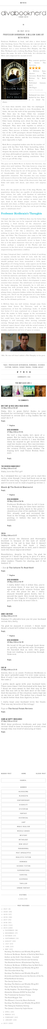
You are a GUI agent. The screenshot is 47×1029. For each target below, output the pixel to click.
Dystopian (23, 809)
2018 (6, 917)
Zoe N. (3, 533)
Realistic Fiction (23, 857)
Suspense (23, 879)
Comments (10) (24, 377)
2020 (6, 912)
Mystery (23, 835)
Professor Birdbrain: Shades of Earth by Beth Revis (24, 954)
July (7, 944)
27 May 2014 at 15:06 (15, 432)
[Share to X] (17, 372)
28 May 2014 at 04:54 (15, 501)
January (9, 1020)
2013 (6, 1023)
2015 (6, 925)
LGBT (24, 822)
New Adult (23, 844)
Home (24, 773)
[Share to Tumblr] (26, 372)
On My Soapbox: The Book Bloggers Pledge (21, 989)
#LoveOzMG (23, 791)
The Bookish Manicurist (10, 466)
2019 (6, 914)
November (10, 933)
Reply (3, 421)
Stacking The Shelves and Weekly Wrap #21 (22, 984)
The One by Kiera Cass (13, 981)
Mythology (23, 840)
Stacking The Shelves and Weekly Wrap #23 (22, 968)
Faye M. (4, 667)
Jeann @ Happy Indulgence (11, 719)
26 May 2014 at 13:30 (9, 616)
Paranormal (23, 848)
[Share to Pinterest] (24, 372)
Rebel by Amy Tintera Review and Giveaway (21, 960)
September (10, 938)
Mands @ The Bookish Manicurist (17, 487)
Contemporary (23, 800)
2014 (6, 928)
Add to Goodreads (36, 90)
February (9, 1017)
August (8, 941)
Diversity (23, 805)
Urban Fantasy (23, 888)
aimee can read (7, 614)
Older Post (41, 773)
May (7, 949)
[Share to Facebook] (20, 372)
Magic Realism (23, 826)
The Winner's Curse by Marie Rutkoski (20, 1000)
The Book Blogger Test (13, 997)
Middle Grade (23, 831)
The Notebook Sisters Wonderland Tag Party (22, 962)
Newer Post (6, 773)
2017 (6, 920)
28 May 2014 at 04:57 (15, 582)
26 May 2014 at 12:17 (9, 535)
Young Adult (37, 367)
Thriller (23, 883)
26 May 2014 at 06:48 (9, 408)
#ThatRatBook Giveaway (14, 979)
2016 (6, 922)
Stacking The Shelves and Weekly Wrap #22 (22, 973)
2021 (6, 909)
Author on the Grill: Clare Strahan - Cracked (22, 957)
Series (15, 367)
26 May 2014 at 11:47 (9, 468)
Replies (12, 425)
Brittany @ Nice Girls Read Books (15, 406)
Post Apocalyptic (23, 853)
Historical (23, 818)
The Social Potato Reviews (20, 709)
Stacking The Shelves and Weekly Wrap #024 (22, 952)
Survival (23, 875)
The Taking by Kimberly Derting (17, 1006)
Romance (33, 365)
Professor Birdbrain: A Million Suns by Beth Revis (24, 965)
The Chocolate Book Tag (14, 970)
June (7, 946)
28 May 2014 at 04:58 (15, 642)
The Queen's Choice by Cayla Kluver (19, 1008)
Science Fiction (23, 866)
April (8, 1012)
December (10, 930)
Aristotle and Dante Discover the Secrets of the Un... (24, 976)
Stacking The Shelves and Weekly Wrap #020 (22, 1003)
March (8, 1014)
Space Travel (25, 367)
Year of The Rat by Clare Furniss (17, 987)
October (9, 936)
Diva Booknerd (13, 429)
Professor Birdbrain (18, 365)
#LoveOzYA (23, 796)
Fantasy (23, 813)
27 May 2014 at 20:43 (9, 721)
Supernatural (23, 870)
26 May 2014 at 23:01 (9, 670)
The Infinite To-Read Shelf (21, 568)
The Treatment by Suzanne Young (18, 995)
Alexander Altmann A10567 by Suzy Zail (20, 992)
